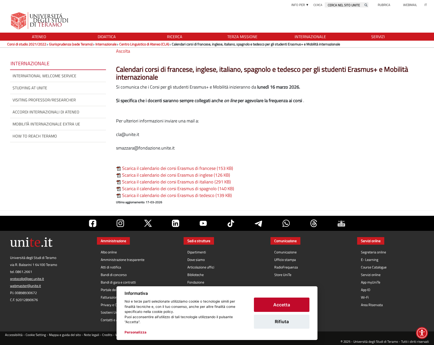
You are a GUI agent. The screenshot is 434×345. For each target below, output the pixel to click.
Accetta (281, 304)
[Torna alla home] (40, 20)
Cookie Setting (36, 334)
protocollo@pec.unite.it (27, 279)
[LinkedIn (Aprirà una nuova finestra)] (175, 223)
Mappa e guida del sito (65, 334)
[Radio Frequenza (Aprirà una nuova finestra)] (341, 223)
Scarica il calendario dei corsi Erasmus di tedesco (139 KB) (176, 195)
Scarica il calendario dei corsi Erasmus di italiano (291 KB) (176, 181)
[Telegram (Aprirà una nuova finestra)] (258, 223)
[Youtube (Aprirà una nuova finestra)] (203, 223)
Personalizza (135, 332)
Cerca (317, 5)
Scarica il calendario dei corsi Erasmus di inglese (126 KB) (175, 175)
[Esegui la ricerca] (365, 5)
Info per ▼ (300, 4)
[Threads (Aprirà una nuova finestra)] (313, 223)
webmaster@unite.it (25, 286)
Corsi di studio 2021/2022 (26, 44)
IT (425, 4)
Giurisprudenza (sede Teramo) (71, 44)
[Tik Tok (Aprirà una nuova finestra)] (231, 223)
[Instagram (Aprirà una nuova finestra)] (120, 223)
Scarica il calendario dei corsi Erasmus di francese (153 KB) (177, 168)
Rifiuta (282, 321)
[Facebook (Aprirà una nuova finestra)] (92, 223)
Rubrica (384, 4)
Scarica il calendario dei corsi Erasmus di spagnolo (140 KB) (177, 188)
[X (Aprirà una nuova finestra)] (148, 223)
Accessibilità (14, 334)
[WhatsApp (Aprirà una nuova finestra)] (286, 223)
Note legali (91, 334)
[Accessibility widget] (422, 333)
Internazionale (106, 44)
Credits (107, 334)
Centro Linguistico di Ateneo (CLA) (144, 44)
